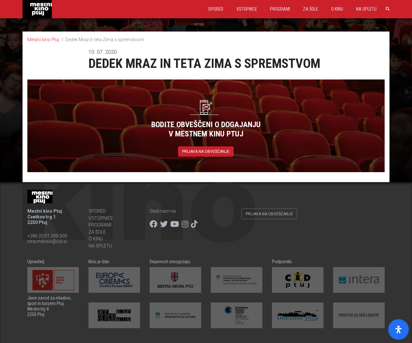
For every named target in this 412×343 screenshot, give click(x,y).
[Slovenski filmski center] (236, 315)
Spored (215, 9)
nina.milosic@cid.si (47, 241)
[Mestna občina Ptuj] (175, 280)
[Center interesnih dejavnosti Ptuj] (297, 280)
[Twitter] (164, 224)
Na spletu (366, 9)
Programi (280, 9)
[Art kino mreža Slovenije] (114, 315)
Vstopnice (246, 9)
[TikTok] (194, 224)
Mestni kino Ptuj (43, 39)
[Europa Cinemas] (114, 280)
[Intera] (359, 280)
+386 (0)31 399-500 (47, 235)
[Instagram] (185, 224)
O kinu (337, 9)
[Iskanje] (386, 9)
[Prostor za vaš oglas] (359, 315)
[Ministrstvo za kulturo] (175, 315)
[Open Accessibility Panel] (398, 329)
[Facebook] (153, 224)
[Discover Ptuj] (297, 315)
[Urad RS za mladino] (236, 280)
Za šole (310, 9)
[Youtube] (174, 224)
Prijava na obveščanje (205, 151)
